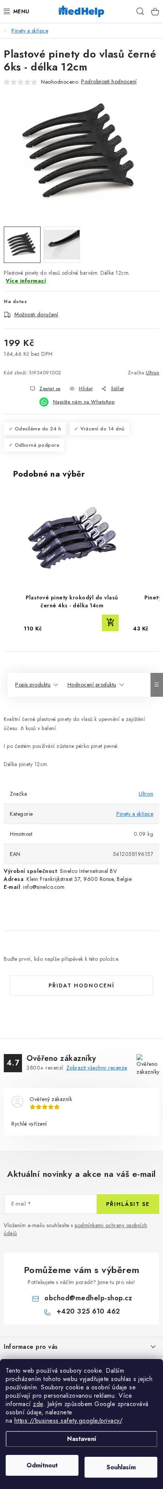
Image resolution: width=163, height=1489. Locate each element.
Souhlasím (121, 1467)
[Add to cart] (110, 623)
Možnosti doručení (36, 314)
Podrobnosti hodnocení (109, 81)
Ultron (152, 372)
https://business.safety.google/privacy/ (68, 1420)
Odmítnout (42, 1465)
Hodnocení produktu (91, 684)
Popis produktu (32, 684)
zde (38, 1404)
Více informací (26, 281)
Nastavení (81, 1438)
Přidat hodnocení (81, 985)
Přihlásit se (128, 1204)
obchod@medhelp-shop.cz (88, 1298)
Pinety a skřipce (134, 814)
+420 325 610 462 (88, 1311)
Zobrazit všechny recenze (96, 1067)
